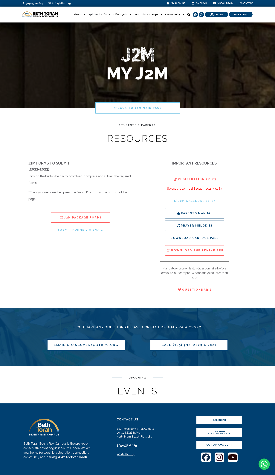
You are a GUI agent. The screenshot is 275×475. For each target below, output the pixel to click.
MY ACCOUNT (178, 3)
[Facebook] (195, 14)
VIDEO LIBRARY (225, 3)
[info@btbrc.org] (49, 3)
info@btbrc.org (61, 3)
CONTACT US (246, 3)
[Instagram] (201, 14)
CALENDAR (201, 3)
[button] (264, 464)
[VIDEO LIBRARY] (214, 3)
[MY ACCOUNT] (168, 3)
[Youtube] (233, 457)
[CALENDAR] (193, 3)
